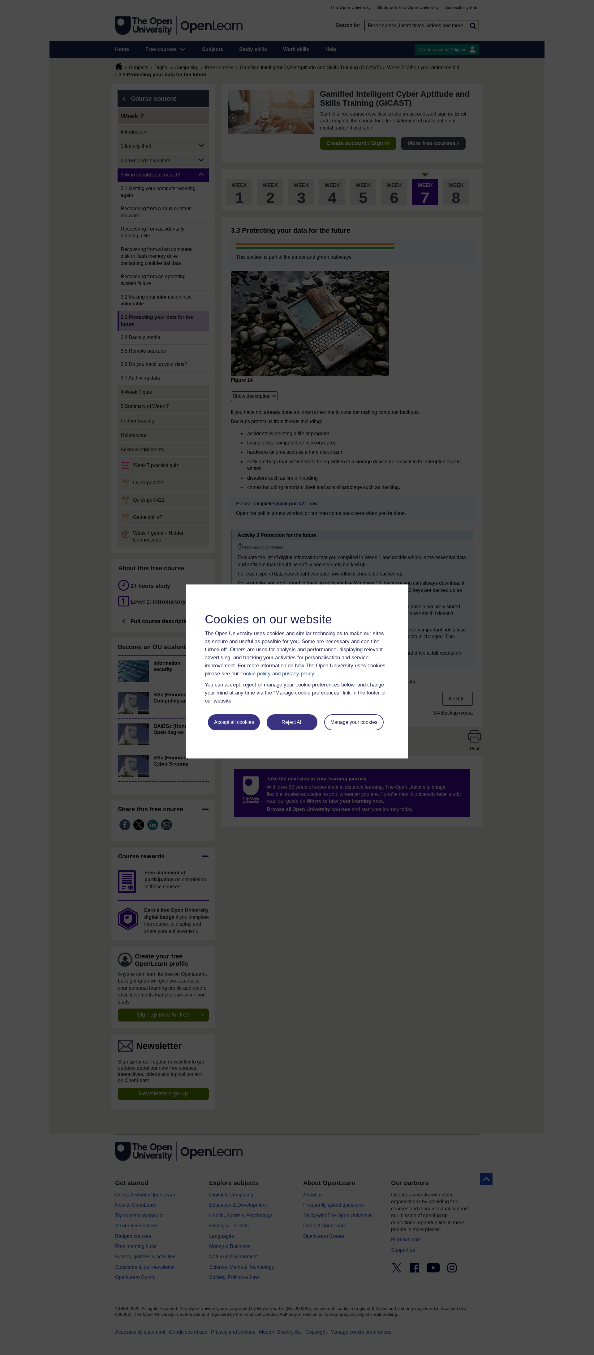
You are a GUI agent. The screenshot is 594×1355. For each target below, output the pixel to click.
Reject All (292, 722)
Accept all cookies (234, 722)
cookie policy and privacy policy (277, 674)
